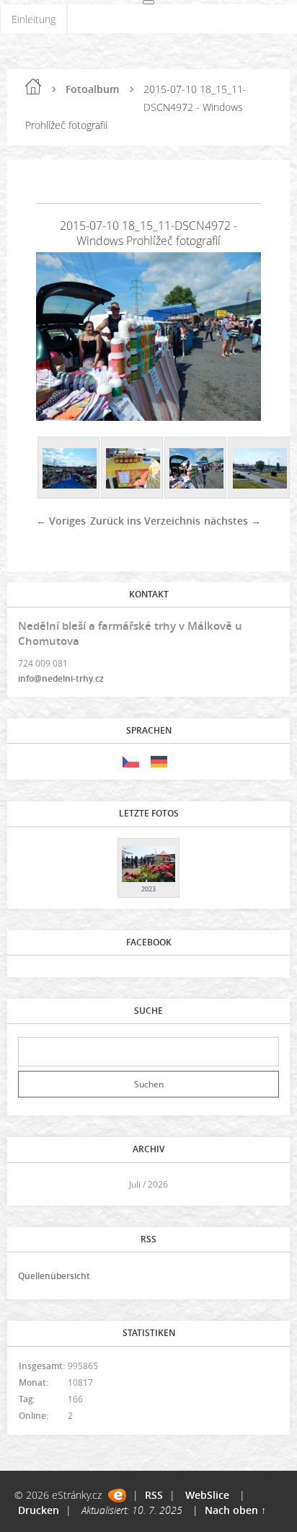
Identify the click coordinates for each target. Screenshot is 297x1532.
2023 (148, 889)
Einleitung (34, 19)
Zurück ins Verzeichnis (145, 520)
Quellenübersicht (54, 1276)
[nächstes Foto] (237, 336)
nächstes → (232, 520)
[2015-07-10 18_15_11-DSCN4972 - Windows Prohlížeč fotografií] (196, 468)
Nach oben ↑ (235, 1510)
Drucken (38, 1510)
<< (34, 1184)
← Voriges (61, 520)
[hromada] (260, 468)
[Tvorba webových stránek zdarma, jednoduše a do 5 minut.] (117, 1495)
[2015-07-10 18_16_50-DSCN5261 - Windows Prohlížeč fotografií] (69, 468)
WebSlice (207, 1495)
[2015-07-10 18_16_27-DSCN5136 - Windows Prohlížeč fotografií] (133, 468)
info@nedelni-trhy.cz (61, 678)
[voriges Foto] (59, 336)
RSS (154, 1495)
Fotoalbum (92, 89)
